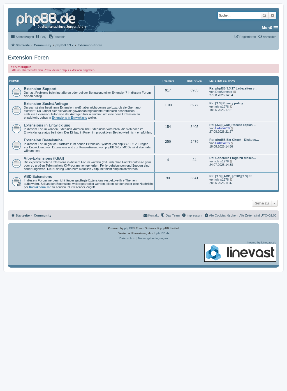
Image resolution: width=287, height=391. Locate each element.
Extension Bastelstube (43, 140)
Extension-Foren (28, 57)
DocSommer (223, 91)
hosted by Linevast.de (261, 242)
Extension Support (40, 89)
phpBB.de (163, 233)
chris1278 (222, 106)
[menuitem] (41, 36)
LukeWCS (222, 128)
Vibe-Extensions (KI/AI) (44, 158)
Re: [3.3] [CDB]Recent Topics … (232, 125)
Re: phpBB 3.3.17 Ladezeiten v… (233, 88)
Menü (267, 27)
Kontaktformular (40, 187)
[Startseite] (51, 19)
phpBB (128, 228)
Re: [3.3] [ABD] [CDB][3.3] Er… (232, 176)
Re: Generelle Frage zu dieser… (232, 158)
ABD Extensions (38, 176)
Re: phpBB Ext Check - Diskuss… (234, 139)
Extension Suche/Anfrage (46, 104)
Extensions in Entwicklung (69, 117)
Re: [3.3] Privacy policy (226, 103)
